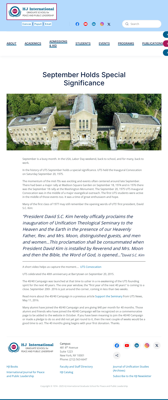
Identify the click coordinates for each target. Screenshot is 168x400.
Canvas (26, 24)
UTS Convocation (90, 267)
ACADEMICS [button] (33, 43)
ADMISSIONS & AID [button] (58, 43)
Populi (38, 24)
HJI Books (12, 366)
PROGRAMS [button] (126, 43)
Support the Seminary (108, 296)
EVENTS (104, 43)
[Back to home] (32, 11)
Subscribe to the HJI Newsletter (132, 376)
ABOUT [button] (11, 43)
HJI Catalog (66, 372)
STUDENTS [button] (83, 43)
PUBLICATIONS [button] (152, 43)
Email (48, 24)
